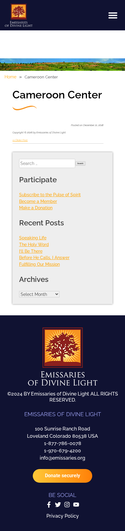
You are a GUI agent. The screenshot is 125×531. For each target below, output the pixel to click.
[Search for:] (47, 163)
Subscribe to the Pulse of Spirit (50, 194)
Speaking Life (32, 237)
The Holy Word (34, 244)
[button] (113, 15)
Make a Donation (35, 207)
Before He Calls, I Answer (44, 257)
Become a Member (38, 201)
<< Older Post (20, 140)
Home (10, 76)
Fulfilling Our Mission (39, 264)
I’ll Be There (30, 251)
